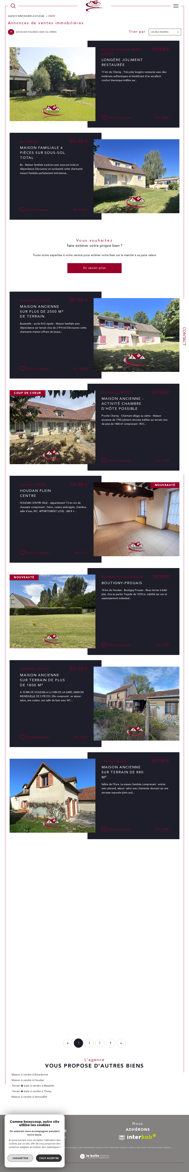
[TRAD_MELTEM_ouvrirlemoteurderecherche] (13, 6)
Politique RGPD (154, 1148)
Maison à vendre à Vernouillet (29, 1097)
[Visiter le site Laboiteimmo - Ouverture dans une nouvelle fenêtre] (94, 1160)
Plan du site (102, 1148)
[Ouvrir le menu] (176, 6)
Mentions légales (118, 1148)
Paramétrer (20, 1158)
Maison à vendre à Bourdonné (30, 1074)
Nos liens (141, 1148)
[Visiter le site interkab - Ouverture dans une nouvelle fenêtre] (141, 1136)
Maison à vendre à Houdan (28, 1080)
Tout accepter (49, 1158)
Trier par (137, 31)
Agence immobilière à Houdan (26, 16)
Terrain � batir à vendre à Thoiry (31, 1091)
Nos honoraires (86, 1148)
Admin (132, 1148)
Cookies (167, 1148)
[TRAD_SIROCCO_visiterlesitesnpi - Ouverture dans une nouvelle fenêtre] (122, 1137)
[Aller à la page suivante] (121, 1043)
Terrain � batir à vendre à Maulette (33, 1086)
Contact (184, 336)
